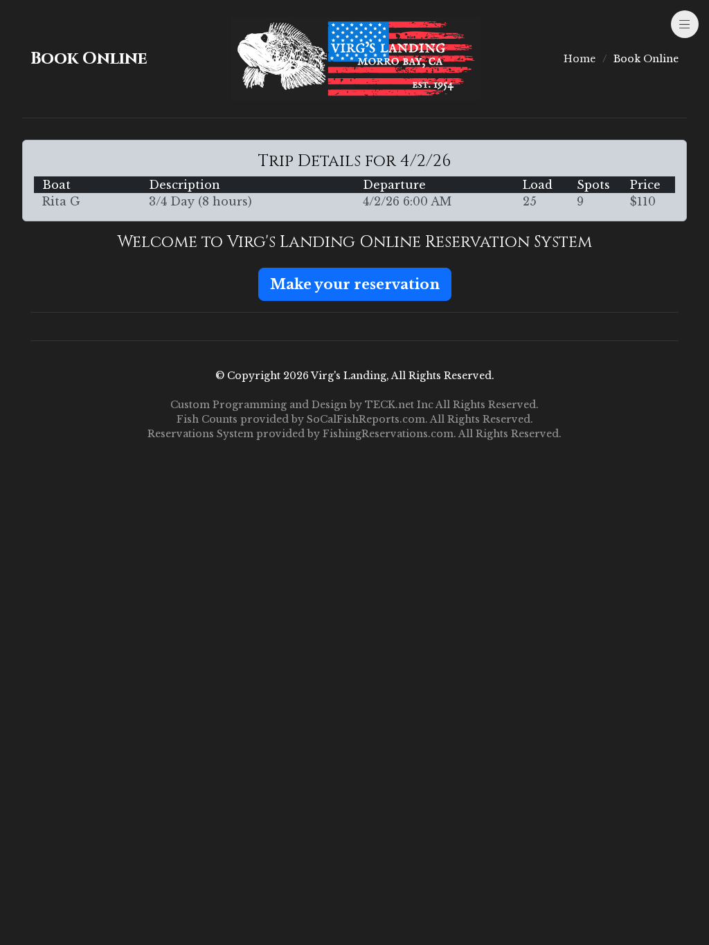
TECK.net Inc (399, 404)
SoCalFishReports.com (366, 419)
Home (579, 59)
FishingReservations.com (388, 434)
